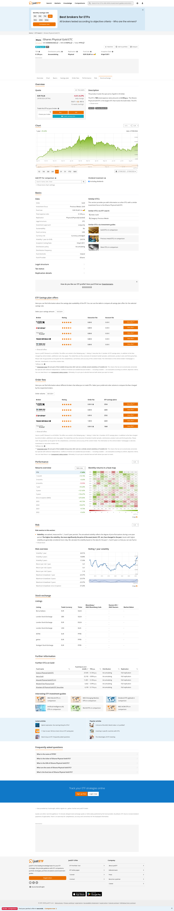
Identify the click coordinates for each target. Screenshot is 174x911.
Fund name (40, 669)
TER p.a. (92, 669)
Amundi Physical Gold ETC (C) (46, 680)
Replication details (43, 273)
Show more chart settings (46, 185)
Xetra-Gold (39, 676)
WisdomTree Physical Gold (45, 684)
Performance (86, 78)
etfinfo (58, 808)
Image (134, 517)
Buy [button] (60, 112)
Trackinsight (51, 808)
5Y (65, 172)
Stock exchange (105, 78)
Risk (95, 78)
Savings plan (64, 78)
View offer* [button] (130, 327)
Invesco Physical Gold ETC (45, 673)
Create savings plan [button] (69, 116)
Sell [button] (76, 112)
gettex (69, 808)
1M (44, 172)
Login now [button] (93, 794)
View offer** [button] (130, 322)
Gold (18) (91, 108)
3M (48, 172)
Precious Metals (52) (101, 108)
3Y (61, 172)
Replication (125, 669)
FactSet (74, 808)
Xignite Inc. (63, 808)
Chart (48, 78)
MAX (74, 172)
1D (39, 172)
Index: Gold (95, 215)
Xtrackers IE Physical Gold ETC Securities (50, 687)
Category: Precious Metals (100, 218)
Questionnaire (107, 284)
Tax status (39, 268)
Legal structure (42, 264)
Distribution (107, 669)
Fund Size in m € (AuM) (80, 668)
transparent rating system (59, 372)
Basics (55, 78)
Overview (40, 78)
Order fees (75, 78)
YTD (69, 172)
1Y (57, 172)
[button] (109, 46)
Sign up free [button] (81, 794)
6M (53, 172)
